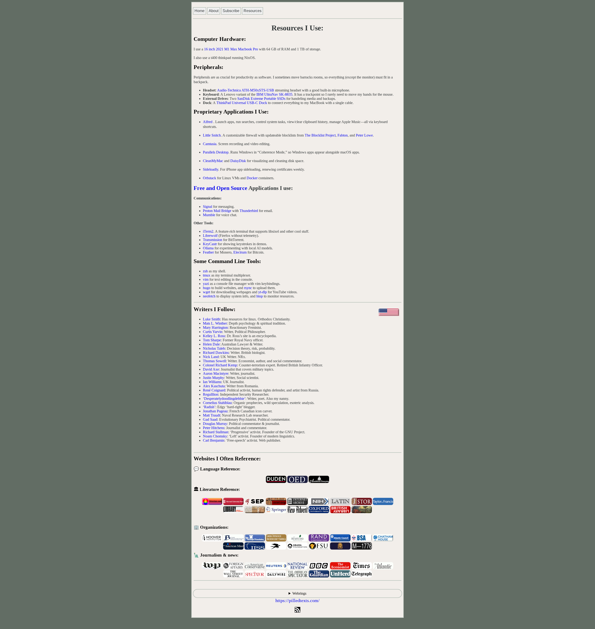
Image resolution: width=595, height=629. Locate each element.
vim (205, 279)
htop (259, 296)
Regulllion (210, 394)
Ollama (208, 248)
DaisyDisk (238, 161)
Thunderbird (249, 211)
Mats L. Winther (215, 323)
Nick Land (211, 357)
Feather (208, 252)
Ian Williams (212, 382)
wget (206, 292)
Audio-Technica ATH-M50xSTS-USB (245, 90)
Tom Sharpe (212, 340)
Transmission (212, 240)
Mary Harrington (215, 327)
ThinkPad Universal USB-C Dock (241, 103)
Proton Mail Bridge (217, 211)
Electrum (240, 252)
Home (200, 11)
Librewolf (210, 236)
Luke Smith (211, 319)
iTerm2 (208, 231)
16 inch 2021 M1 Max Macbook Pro (231, 49)
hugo (206, 288)
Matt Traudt (211, 415)
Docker (252, 178)
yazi (206, 284)
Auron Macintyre (215, 373)
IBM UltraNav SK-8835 (274, 94)
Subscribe (231, 11)
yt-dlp (262, 292)
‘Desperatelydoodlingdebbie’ (224, 399)
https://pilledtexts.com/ (297, 600)
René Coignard (214, 390)
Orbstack (209, 178)
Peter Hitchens (213, 428)
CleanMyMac (213, 161)
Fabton (342, 135)
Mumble (209, 215)
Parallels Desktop (215, 152)
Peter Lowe (364, 135)
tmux (206, 275)
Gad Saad (210, 419)
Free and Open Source (220, 188)
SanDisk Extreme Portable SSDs (261, 99)
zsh (205, 271)
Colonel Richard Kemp (220, 365)
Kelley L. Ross (214, 336)
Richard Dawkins (216, 353)
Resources (252, 11)
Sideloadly (210, 169)
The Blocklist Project (320, 135)
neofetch (209, 296)
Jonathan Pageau (215, 411)
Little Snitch (212, 135)
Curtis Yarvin (212, 332)
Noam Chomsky (215, 436)
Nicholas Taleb (214, 348)
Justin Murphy (213, 378)
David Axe (211, 369)
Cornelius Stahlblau (217, 403)
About (213, 11)
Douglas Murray (215, 424)
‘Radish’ (209, 407)
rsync (248, 288)
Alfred (207, 122)
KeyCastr (210, 244)
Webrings (299, 593)
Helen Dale (211, 344)
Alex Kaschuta (214, 386)
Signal (207, 207)
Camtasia (209, 144)
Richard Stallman (215, 432)
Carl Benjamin (213, 440)
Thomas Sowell (214, 361)
